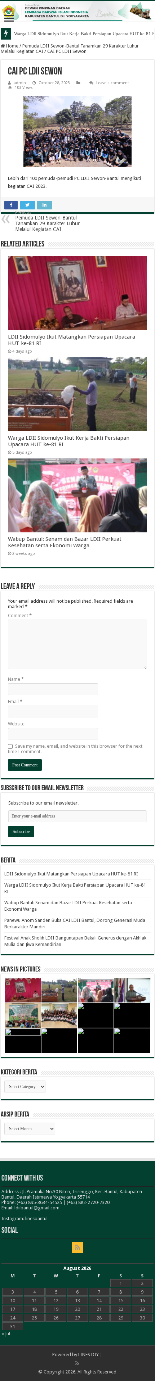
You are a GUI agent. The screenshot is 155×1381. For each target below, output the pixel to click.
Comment (20, 615)
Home (11, 46)
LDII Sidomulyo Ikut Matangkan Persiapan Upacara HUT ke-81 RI (71, 874)
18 (34, 1309)
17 (12, 1309)
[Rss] (77, 1247)
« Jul (5, 1333)
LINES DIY (88, 1354)
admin (20, 83)
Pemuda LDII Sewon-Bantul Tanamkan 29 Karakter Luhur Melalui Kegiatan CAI (47, 221)
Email (15, 701)
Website (16, 723)
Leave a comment (112, 83)
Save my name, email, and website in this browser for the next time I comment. (75, 748)
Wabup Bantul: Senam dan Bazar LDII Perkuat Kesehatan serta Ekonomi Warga (64, 542)
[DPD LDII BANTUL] (77, 11)
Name (16, 679)
